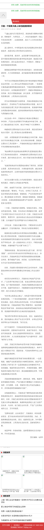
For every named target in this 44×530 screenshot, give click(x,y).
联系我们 (17, 525)
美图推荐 (6, 452)
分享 (42, 21)
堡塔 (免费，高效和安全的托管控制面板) (25, 5)
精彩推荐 (6, 496)
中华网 (5, 21)
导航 (39, 21)
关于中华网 (6, 525)
